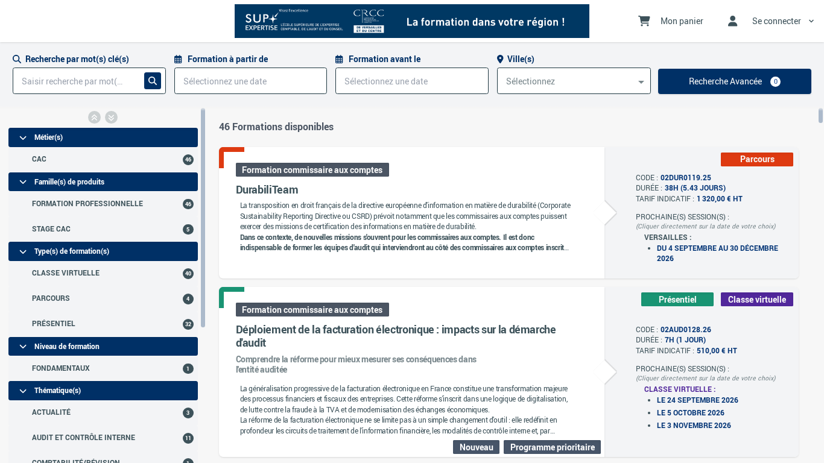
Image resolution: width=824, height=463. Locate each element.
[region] (103, 285)
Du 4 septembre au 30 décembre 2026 (717, 253)
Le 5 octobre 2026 (690, 413)
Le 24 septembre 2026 (697, 400)
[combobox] (574, 81)
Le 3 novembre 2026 (694, 425)
